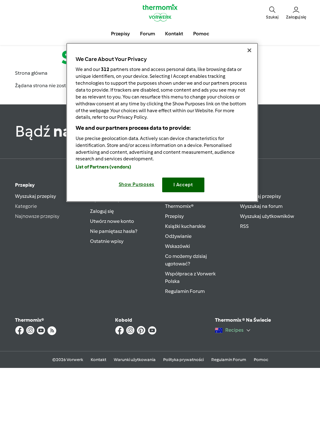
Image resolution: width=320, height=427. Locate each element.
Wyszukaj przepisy (35, 196)
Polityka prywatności (183, 359)
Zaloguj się (102, 211)
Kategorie (26, 206)
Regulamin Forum (185, 291)
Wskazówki (177, 246)
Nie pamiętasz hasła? (113, 231)
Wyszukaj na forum (261, 206)
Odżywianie (178, 236)
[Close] (249, 50)
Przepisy (25, 185)
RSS (244, 226)
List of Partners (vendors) (104, 167)
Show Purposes (137, 184)
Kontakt (98, 359)
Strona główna (31, 73)
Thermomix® (179, 206)
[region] (162, 122)
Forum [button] (147, 34)
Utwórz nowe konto (112, 221)
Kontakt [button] (174, 34)
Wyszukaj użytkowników (267, 216)
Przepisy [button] (120, 34)
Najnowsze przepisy (37, 216)
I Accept (183, 185)
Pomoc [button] (201, 34)
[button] (272, 13)
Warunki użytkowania (135, 359)
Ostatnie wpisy (106, 241)
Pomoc (261, 359)
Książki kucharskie (185, 226)
